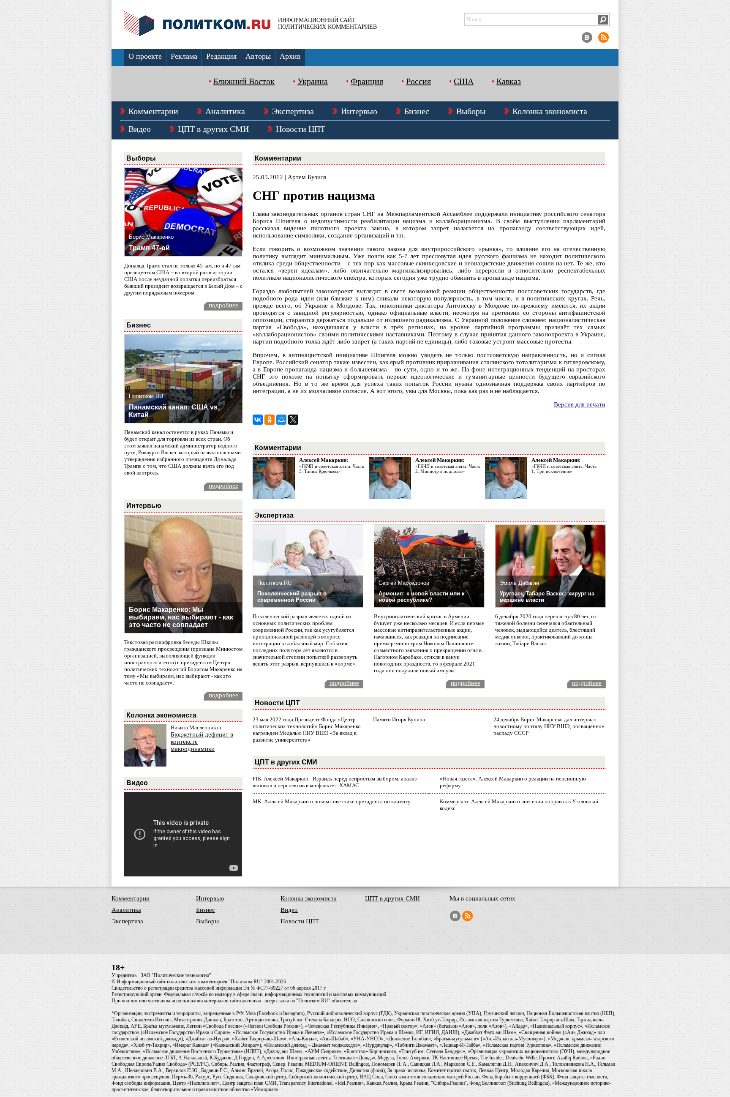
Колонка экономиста (549, 111)
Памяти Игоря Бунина (399, 719)
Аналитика (225, 111)
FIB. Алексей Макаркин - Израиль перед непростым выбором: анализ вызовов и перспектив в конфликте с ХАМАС (335, 782)
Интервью (359, 111)
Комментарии (153, 111)
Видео (139, 129)
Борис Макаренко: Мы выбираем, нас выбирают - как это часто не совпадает (181, 617)
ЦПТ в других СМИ (213, 129)
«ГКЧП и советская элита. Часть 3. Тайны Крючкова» (331, 469)
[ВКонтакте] (258, 420)
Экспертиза (293, 111)
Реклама (184, 56)
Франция (367, 81)
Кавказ (508, 81)
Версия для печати (579, 404)
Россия (418, 81)
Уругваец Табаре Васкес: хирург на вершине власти (547, 596)
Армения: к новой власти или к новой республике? (422, 596)
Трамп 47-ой (149, 247)
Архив (290, 56)
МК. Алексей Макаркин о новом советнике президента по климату (332, 801)
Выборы (470, 111)
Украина (312, 81)
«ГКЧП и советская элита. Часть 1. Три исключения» (564, 469)
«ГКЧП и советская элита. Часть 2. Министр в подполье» (447, 469)
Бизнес (416, 111)
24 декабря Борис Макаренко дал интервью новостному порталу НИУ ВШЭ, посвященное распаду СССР (548, 726)
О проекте (145, 56)
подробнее (223, 305)
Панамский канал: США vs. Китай (174, 411)
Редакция (221, 56)
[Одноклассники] (269, 420)
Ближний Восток (244, 81)
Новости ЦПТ (300, 129)
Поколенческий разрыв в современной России (292, 596)
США (464, 81)
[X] (293, 420)
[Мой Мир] (281, 420)
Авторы (258, 56)
